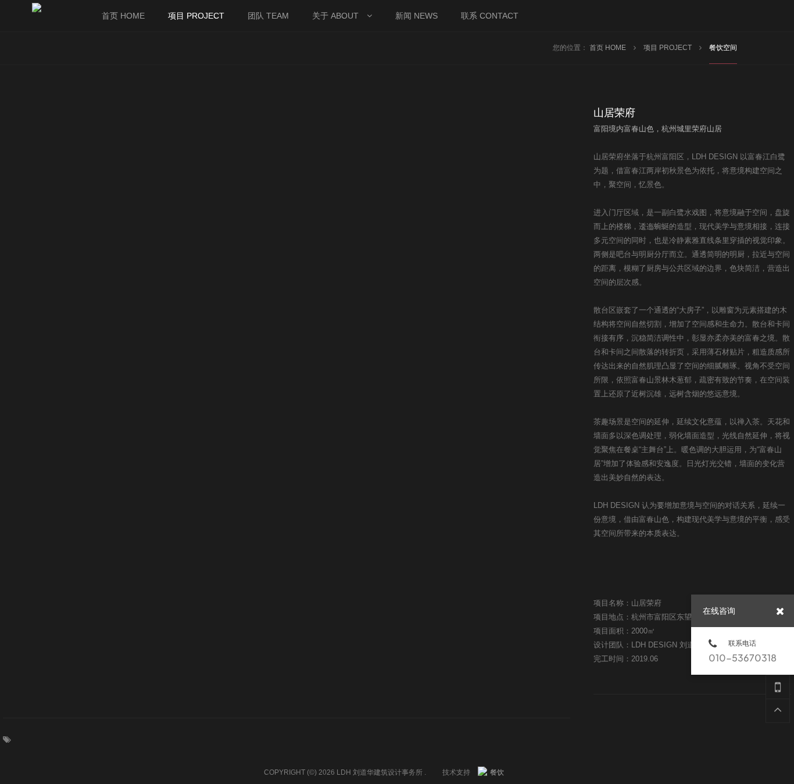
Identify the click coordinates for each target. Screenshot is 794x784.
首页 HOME (608, 48)
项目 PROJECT (668, 48)
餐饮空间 (723, 48)
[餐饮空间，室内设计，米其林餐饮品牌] (492, 772)
